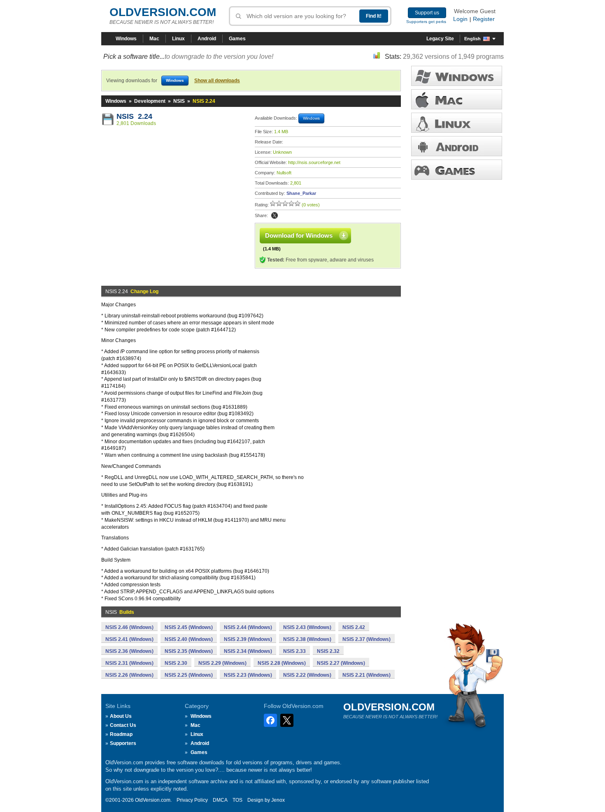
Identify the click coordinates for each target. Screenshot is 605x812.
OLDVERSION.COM (162, 12)
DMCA (220, 800)
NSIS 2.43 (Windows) (307, 627)
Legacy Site (440, 39)
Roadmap (121, 734)
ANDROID (456, 146)
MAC (456, 99)
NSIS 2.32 (328, 651)
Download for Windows (299, 235)
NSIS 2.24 (134, 116)
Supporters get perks (426, 21)
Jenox (278, 800)
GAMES (456, 170)
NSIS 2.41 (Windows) (129, 639)
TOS (237, 800)
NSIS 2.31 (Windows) (129, 663)
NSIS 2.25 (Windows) (189, 675)
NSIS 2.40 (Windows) (189, 639)
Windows (126, 39)
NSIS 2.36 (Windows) (129, 651)
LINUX (456, 123)
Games (237, 39)
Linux (178, 39)
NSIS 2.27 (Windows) (341, 663)
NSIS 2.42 (353, 627)
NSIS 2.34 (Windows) (248, 651)
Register (484, 19)
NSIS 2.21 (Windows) (366, 675)
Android (207, 39)
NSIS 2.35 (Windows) (189, 651)
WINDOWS (456, 76)
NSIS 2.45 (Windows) (189, 627)
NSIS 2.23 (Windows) (248, 675)
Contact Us (123, 725)
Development (149, 101)
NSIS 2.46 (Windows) (129, 627)
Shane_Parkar (301, 193)
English (472, 38)
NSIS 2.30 (176, 663)
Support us (427, 13)
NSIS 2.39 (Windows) (248, 639)
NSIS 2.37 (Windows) (366, 639)
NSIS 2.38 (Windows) (307, 639)
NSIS (179, 101)
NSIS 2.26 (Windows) (129, 675)
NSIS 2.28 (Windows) (282, 663)
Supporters (123, 743)
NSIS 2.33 (294, 651)
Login (460, 19)
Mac (154, 39)
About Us (121, 716)
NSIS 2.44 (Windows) (248, 627)
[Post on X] (274, 215)
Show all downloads (217, 80)
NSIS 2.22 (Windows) (307, 675)
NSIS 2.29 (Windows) (222, 663)
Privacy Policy (192, 800)
